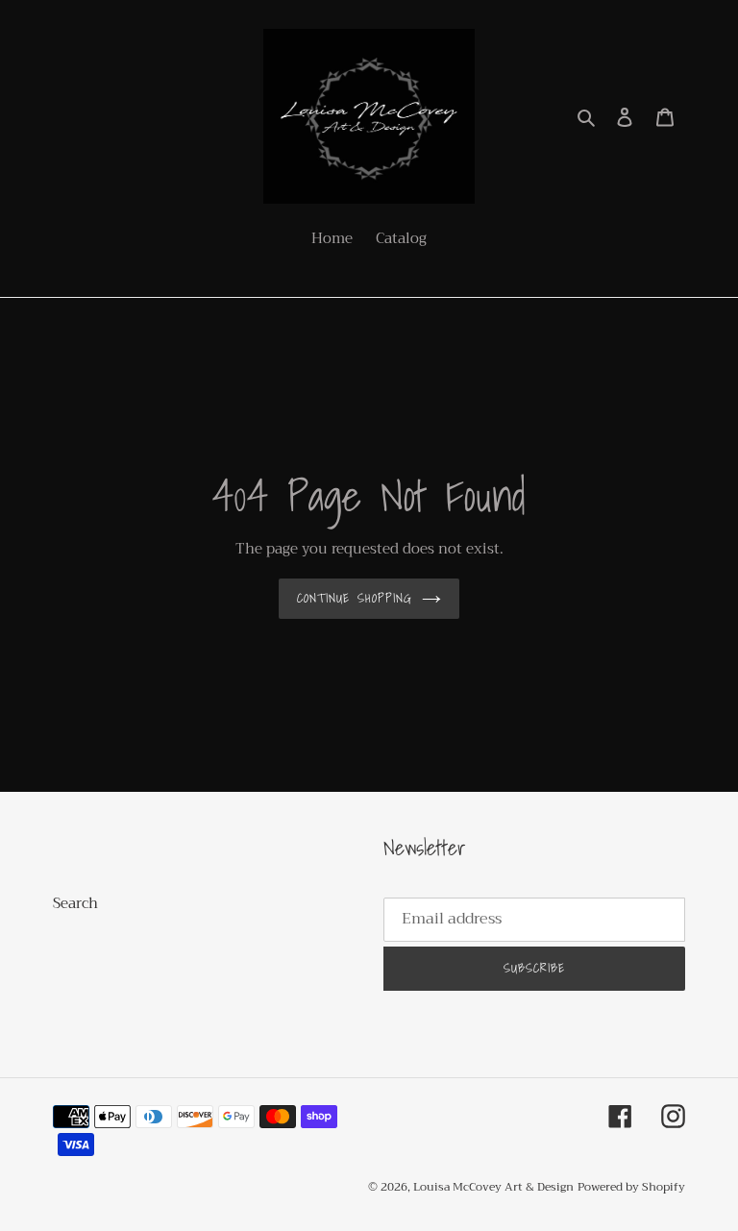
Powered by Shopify (631, 1186)
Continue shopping (354, 598)
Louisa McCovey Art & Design (493, 1186)
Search (75, 903)
